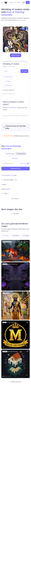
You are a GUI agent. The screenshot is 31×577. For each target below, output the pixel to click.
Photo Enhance (12, 107)
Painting (5, 66)
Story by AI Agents (9, 180)
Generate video (21, 153)
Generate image (10, 153)
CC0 (13, 93)
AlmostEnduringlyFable (22, 61)
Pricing (11, 2)
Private (5, 193)
